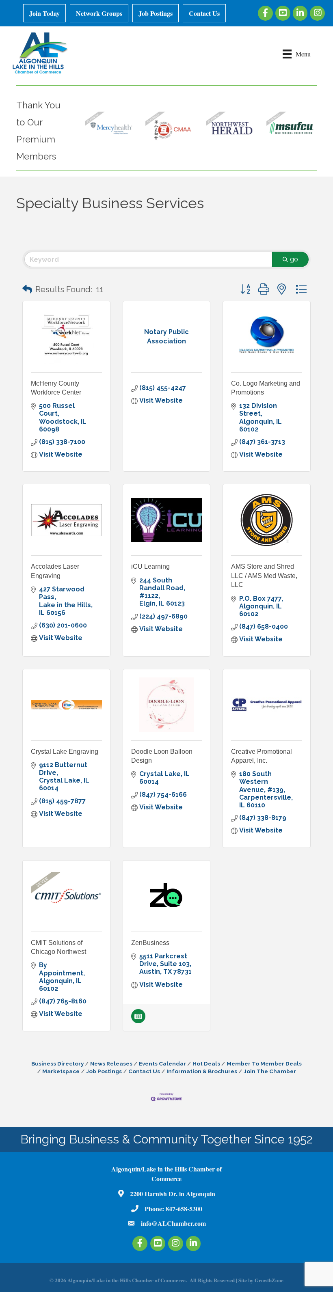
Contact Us (204, 13)
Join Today (44, 13)
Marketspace (61, 1071)
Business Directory (57, 1063)
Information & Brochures (201, 1071)
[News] (138, 1021)
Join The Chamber (270, 1071)
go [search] (294, 259)
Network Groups (99, 13)
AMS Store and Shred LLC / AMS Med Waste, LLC (264, 575)
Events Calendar (162, 1063)
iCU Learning (150, 566)
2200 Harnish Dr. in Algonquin (172, 1193)
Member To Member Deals (264, 1063)
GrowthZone (269, 1280)
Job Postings (155, 13)
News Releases (111, 1063)
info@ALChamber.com (173, 1223)
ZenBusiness (150, 942)
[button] (27, 289)
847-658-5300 (184, 1208)
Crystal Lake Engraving (64, 751)
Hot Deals (206, 1063)
